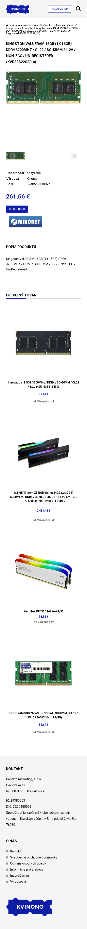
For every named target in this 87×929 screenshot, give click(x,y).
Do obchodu (17, 209)
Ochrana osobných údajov (28, 863)
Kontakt (15, 851)
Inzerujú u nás (20, 875)
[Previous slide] (12, 156)
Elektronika (26, 25)
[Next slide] (74, 156)
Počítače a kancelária (48, 25)
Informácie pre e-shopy (26, 869)
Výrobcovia (18, 881)
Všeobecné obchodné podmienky (33, 857)
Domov (13, 25)
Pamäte (28, 28)
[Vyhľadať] (78, 10)
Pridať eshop (59, 8)
